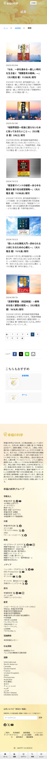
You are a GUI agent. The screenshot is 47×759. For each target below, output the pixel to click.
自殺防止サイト (9, 650)
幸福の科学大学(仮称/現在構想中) (17, 615)
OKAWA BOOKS (11, 695)
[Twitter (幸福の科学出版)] (17, 526)
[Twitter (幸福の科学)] (14, 501)
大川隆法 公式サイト (11, 503)
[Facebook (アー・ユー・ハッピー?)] (25, 535)
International (10, 662)
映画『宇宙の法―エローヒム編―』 (16, 547)
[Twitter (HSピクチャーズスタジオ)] (24, 544)
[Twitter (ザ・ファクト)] (17, 576)
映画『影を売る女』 (10, 560)
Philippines (9, 677)
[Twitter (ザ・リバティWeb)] (20, 530)
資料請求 (19, 737)
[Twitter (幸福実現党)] (14, 593)
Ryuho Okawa (10, 692)
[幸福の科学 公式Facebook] (5, 724)
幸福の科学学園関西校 (12, 613)
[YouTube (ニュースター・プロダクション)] (32, 569)
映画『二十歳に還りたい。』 (13, 555)
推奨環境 (26, 733)
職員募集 (29, 737)
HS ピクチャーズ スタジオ (13, 544)
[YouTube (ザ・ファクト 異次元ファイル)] (26, 581)
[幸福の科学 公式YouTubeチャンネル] (12, 724)
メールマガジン (9, 505)
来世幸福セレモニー (11, 640)
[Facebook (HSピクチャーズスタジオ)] (27, 544)
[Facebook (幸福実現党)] (17, 593)
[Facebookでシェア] (15, 354)
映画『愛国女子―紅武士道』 (14, 549)
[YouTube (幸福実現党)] (20, 593)
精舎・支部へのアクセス (12, 510)
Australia (8, 679)
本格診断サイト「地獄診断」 (13, 516)
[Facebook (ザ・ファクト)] (20, 576)
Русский (10, 686)
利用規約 (16, 733)
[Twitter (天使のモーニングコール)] (23, 583)
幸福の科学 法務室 (11, 512)
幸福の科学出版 (10, 526)
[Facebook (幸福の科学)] (17, 501)
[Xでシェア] (21, 354)
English (40, 3)
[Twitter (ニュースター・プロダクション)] (26, 569)
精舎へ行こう (8, 508)
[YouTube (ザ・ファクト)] (14, 576)
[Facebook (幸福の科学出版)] (20, 526)
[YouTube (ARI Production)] (23, 572)
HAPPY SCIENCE (24, 748)
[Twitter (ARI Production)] (20, 572)
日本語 (33, 3)
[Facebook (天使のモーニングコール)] (26, 583)
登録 (40, 717)
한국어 (6, 684)
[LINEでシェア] (27, 354)
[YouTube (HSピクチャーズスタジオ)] (30, 544)
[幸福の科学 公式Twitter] (9, 724)
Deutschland (10, 669)
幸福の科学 (8, 501)
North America (10, 664)
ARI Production (11, 572)
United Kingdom (11, 673)
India (6, 675)
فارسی (6, 690)
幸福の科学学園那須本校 (13, 611)
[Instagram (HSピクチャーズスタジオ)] (33, 544)
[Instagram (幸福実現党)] (23, 593)
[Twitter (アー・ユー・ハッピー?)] (22, 535)
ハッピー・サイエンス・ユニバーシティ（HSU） (20, 607)
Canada (7, 666)
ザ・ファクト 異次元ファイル (14, 581)
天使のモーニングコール (12, 583)
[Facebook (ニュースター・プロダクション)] (29, 569)
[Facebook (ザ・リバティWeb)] (23, 530)
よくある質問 (26, 735)
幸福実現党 (8, 593)
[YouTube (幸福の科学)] (20, 501)
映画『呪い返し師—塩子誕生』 (14, 551)
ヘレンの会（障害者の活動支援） (15, 653)
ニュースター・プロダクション (14, 569)
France (7, 671)
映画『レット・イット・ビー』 (13, 553)
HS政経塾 (7, 618)
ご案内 (7, 733)
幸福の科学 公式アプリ (12, 514)
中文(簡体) (8, 682)
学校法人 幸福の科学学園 (13, 609)
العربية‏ (6, 688)
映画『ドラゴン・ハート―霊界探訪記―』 (18, 558)
